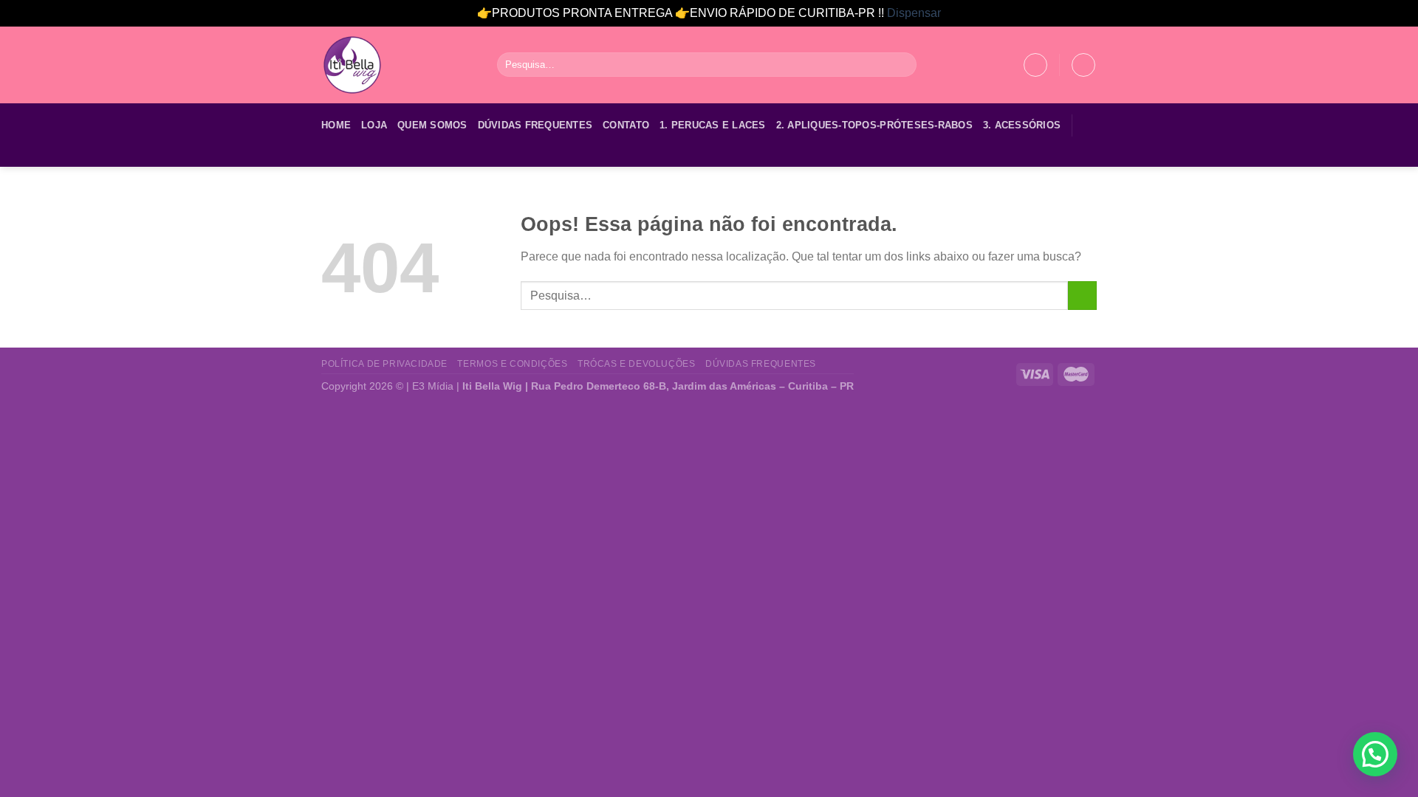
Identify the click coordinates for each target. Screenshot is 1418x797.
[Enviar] (903, 64)
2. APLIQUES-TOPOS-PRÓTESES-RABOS (874, 125)
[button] (1375, 754)
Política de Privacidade (384, 364)
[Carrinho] (1083, 65)
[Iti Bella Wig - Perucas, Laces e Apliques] (398, 65)
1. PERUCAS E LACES (713, 125)
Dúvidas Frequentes (535, 125)
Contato (626, 125)
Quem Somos (432, 125)
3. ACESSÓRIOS (1022, 125)
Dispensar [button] (914, 13)
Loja (374, 125)
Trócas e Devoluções (637, 364)
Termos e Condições (512, 364)
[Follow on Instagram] (350, 157)
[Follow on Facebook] (331, 157)
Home (336, 125)
